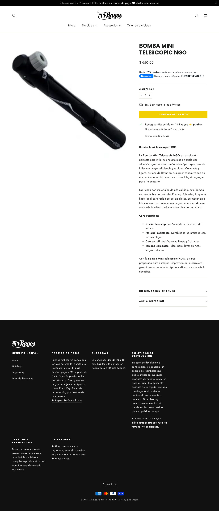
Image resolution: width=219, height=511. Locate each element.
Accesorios (111, 25)
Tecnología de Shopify (128, 499)
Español (107, 484)
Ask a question (151, 301)
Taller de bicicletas (139, 25)
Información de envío (157, 291)
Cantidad (147, 89)
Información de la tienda (157, 135)
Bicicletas (88, 25)
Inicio (71, 25)
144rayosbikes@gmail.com (67, 400)
